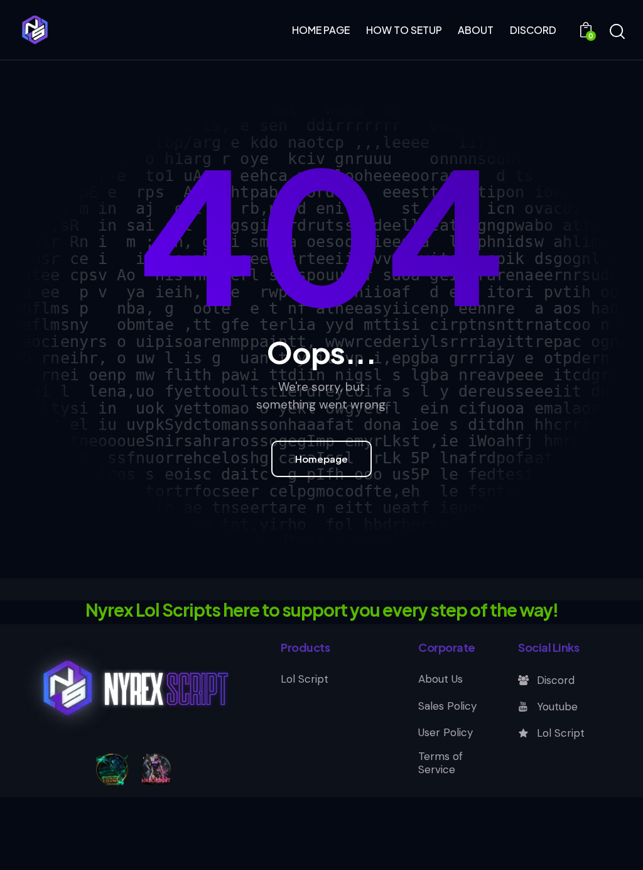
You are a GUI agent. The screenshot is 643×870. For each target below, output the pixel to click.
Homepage (321, 459)
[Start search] (616, 32)
